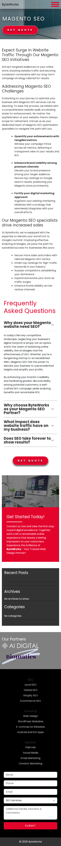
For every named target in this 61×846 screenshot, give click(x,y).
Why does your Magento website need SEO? (27, 324)
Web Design (30, 716)
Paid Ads (30, 747)
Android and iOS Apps (30, 732)
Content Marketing (30, 763)
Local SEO (30, 685)
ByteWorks (10, 4)
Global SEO (30, 690)
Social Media (30, 753)
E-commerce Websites (30, 727)
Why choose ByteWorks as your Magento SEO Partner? (26, 409)
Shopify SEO (30, 695)
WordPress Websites (30, 721)
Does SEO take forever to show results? (27, 440)
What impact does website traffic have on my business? (26, 425)
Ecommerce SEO (30, 701)
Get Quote (20, 30)
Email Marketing (30, 758)
